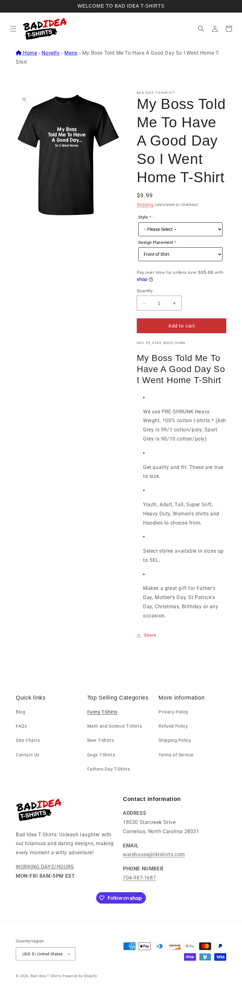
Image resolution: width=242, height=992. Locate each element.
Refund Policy (173, 726)
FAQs (21, 726)
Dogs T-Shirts (101, 754)
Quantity (145, 290)
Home (30, 53)
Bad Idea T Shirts (46, 976)
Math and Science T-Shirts (114, 726)
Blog (20, 711)
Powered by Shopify (79, 976)
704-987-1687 (139, 878)
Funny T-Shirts (102, 711)
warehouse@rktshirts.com (154, 854)
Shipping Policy (174, 740)
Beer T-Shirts (100, 740)
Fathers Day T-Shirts (108, 769)
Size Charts (28, 740)
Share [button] (150, 635)
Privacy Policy (173, 711)
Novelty (51, 53)
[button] (13, 29)
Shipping (145, 204)
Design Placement (155, 242)
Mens (70, 53)
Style (143, 217)
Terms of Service (175, 754)
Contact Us (27, 754)
